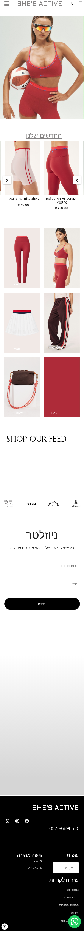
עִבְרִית (68, 868)
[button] (7, 180)
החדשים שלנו (44, 135)
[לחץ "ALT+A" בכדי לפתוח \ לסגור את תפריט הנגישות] (4, 926)
